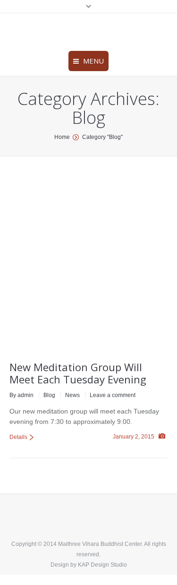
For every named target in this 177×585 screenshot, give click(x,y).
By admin (21, 395)
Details (18, 437)
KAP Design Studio (102, 564)
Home (62, 137)
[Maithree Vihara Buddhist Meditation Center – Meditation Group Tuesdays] (73, 264)
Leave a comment (112, 395)
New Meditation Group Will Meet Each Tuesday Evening (77, 373)
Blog (49, 395)
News (72, 395)
